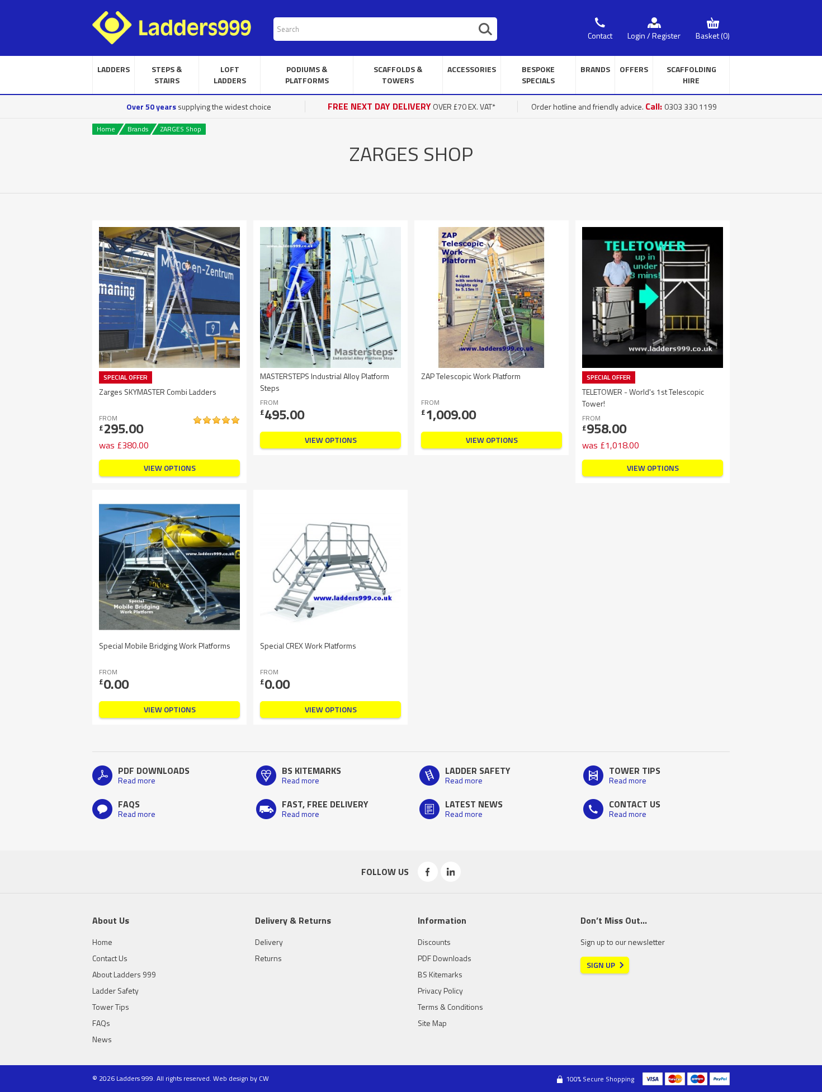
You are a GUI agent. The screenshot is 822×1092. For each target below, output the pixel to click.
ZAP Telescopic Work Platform (471, 376)
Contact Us (109, 958)
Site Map (432, 1023)
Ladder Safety (115, 990)
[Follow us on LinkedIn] (451, 872)
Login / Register (654, 35)
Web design (230, 1078)
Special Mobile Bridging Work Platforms (164, 645)
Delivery (269, 942)
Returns (268, 958)
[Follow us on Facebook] (428, 872)
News (102, 1039)
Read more (136, 780)
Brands (137, 129)
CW (264, 1078)
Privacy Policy (440, 990)
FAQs (101, 1023)
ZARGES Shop (180, 129)
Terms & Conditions (450, 1007)
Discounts (434, 942)
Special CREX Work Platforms (308, 645)
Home (106, 129)
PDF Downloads (444, 958)
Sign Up (601, 965)
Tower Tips (110, 1007)
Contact (600, 35)
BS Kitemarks (440, 974)
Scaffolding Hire (691, 74)
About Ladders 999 (124, 974)
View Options (170, 468)
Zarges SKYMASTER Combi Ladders (157, 392)
